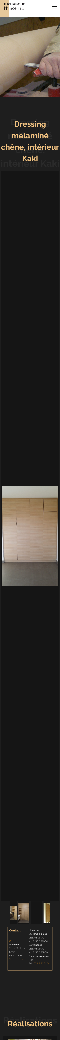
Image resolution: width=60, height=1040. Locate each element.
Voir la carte (16, 959)
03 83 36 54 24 (42, 963)
